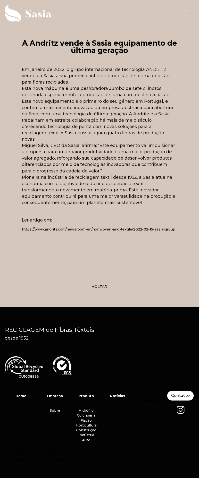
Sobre (55, 410)
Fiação (86, 420)
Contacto (180, 395)
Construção (86, 430)
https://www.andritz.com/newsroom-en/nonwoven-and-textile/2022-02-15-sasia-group (98, 229)
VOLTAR (99, 286)
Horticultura (86, 425)
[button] (187, 12)
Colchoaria (86, 415)
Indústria (86, 435)
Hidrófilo (86, 410)
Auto (86, 440)
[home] (34, 14)
